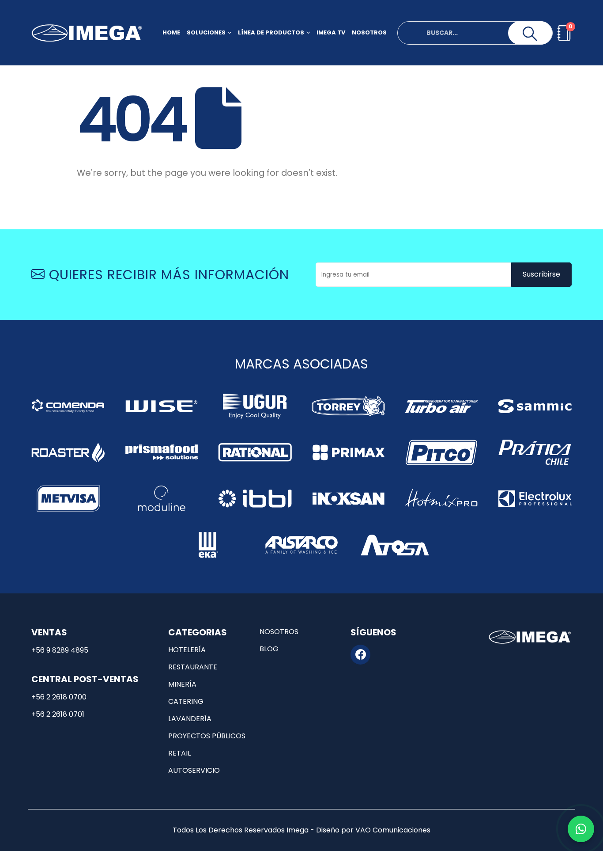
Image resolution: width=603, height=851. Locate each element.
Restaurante (192, 667)
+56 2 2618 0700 (59, 697)
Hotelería (187, 650)
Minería (182, 684)
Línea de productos (271, 32)
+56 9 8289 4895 (59, 650)
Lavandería (189, 719)
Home (171, 32)
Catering (186, 701)
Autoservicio (194, 770)
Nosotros (369, 32)
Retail (179, 753)
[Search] (530, 34)
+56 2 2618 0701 (57, 714)
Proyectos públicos (206, 736)
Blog (269, 649)
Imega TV (331, 32)
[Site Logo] (86, 33)
